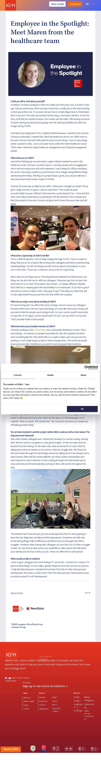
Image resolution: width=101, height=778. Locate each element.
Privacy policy (11, 680)
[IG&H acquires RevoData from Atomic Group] (28, 609)
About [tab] (83, 375)
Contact (26, 708)
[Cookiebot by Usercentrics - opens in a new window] (86, 367)
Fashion (55, 701)
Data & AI (77, 701)
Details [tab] (50, 375)
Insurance (43, 701)
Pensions (42, 705)
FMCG (54, 704)
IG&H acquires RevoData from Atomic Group (27, 626)
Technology (78, 710)
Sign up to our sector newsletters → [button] (45, 686)
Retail (54, 697)
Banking (42, 697)
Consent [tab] (17, 375)
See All (87, 592)
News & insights (28, 701)
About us (27, 697)
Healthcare (43, 708)
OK (82, 409)
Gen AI (76, 697)
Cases (25, 705)
